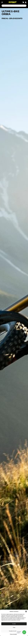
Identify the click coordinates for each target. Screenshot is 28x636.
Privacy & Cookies (13, 634)
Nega (14, 627)
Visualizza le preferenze (14, 631)
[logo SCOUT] (12, 2)
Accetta (14, 623)
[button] (26, 611)
